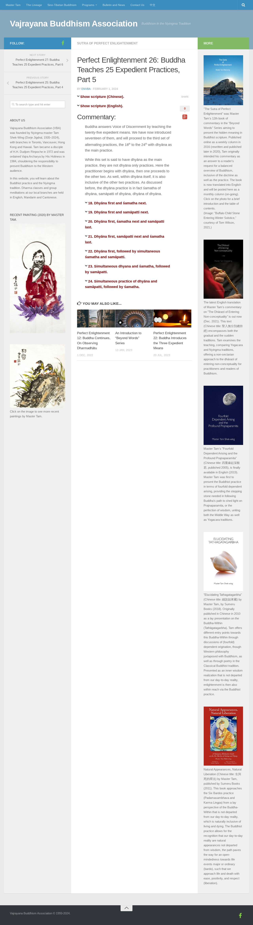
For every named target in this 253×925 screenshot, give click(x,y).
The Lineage (34, 5)
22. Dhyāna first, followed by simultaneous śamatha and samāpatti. (122, 254)
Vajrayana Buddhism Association (74, 23)
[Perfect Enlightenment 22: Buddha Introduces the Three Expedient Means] (172, 318)
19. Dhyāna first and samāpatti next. (118, 212)
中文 (152, 5)
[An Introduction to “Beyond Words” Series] (134, 318)
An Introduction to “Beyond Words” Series (128, 338)
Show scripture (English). (101, 106)
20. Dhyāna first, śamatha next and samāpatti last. (124, 224)
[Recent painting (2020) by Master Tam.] (37, 332)
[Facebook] (62, 43)
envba (85, 88)
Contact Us (137, 5)
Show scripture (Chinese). (102, 97)
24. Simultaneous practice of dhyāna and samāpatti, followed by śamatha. (121, 284)
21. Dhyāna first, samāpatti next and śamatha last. (124, 239)
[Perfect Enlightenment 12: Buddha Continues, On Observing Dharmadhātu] (96, 318)
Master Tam (13, 5)
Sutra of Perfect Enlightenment (107, 43)
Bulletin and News (114, 5)
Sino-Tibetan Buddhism (61, 5)
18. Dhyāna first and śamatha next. (117, 203)
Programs (88, 5)
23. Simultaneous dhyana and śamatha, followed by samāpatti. (127, 269)
